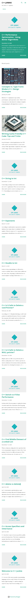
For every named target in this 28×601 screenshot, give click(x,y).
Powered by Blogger (15, 597)
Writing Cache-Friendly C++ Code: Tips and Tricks (14, 134)
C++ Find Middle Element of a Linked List (14, 440)
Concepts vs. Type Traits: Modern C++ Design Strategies (13, 89)
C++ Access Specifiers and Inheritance (13, 527)
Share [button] (3, 55)
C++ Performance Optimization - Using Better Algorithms (11, 37)
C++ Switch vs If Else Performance (11, 395)
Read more (23, 55)
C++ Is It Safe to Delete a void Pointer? (12, 306)
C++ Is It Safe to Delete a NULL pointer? (12, 351)
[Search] (22, 3)
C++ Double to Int (9, 263)
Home (4, 9)
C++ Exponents (8, 220)
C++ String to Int (9, 178)
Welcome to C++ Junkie (12, 571)
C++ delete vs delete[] (11, 484)
